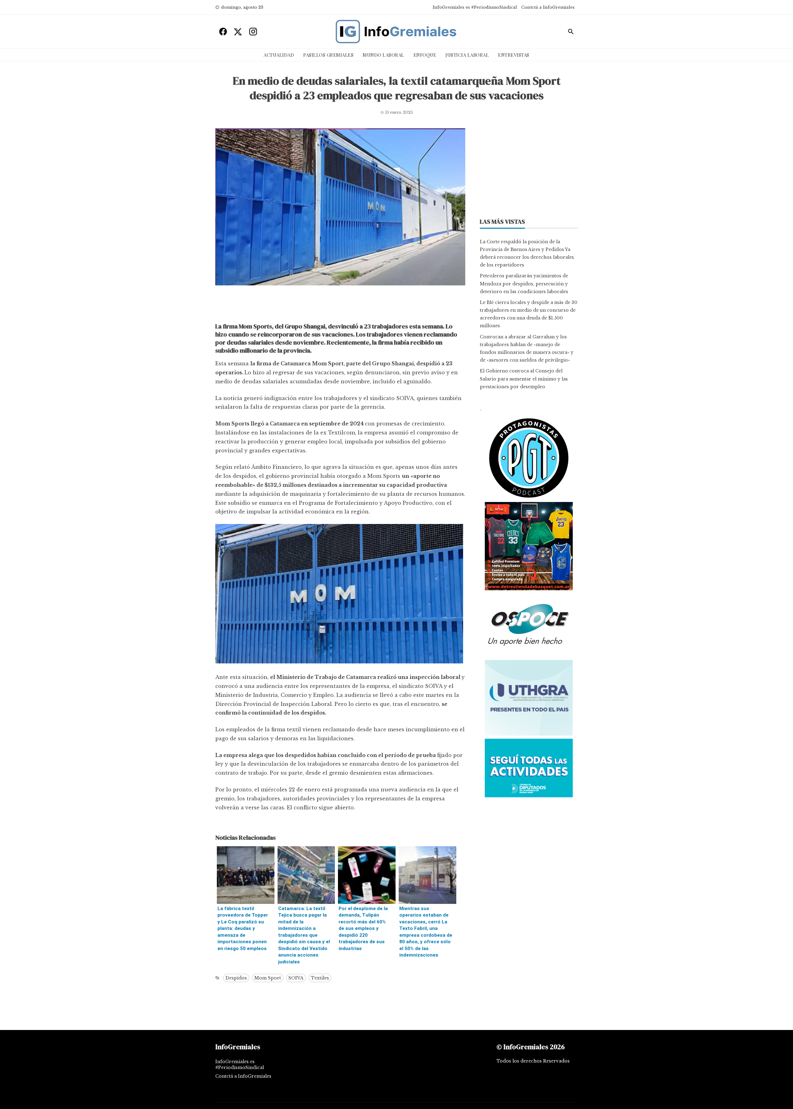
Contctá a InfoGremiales (548, 7)
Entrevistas (513, 55)
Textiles (320, 978)
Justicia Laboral (467, 55)
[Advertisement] (340, 305)
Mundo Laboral (383, 55)
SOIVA (296, 978)
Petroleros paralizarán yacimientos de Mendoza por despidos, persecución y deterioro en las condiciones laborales (524, 283)
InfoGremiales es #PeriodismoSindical (475, 7)
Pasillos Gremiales (328, 55)
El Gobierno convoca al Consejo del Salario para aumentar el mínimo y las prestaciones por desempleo (524, 378)
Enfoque (425, 55)
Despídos (236, 978)
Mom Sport (267, 978)
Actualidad (279, 55)
